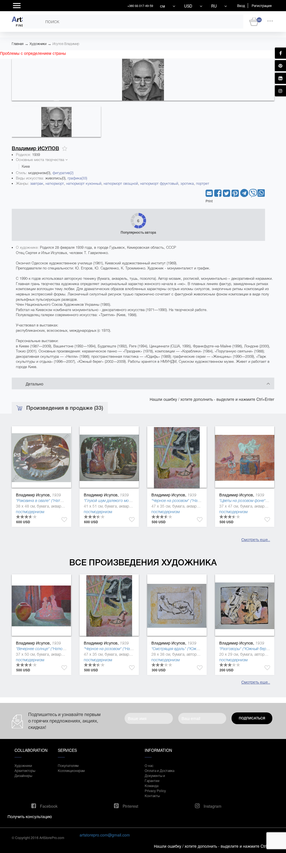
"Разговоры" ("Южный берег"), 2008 (251, 648)
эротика (187, 183)
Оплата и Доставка (159, 770)
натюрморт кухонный (83, 183)
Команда (151, 785)
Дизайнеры (23, 775)
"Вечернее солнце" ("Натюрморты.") (48, 648)
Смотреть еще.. (255, 539)
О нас (149, 765)
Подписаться (252, 718)
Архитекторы (25, 770)
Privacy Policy (155, 790)
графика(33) (77, 178)
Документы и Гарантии (155, 778)
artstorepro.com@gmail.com (105, 835)
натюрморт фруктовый (159, 183)
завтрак (36, 183)
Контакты (152, 795)
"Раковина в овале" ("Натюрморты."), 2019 (53, 500)
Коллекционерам (71, 770)
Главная (17, 44)
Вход (241, 5)
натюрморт (55, 183)
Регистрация (261, 5)
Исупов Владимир (66, 44)
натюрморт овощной (121, 183)
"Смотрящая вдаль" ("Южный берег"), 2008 (189, 648)
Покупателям (68, 765)
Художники (38, 44)
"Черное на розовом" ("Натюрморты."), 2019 (190, 500)
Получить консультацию (30, 816)
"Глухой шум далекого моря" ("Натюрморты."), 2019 (130, 500)
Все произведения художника (143, 562)
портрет (202, 183)
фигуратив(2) (63, 173)
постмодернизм (30, 512)
